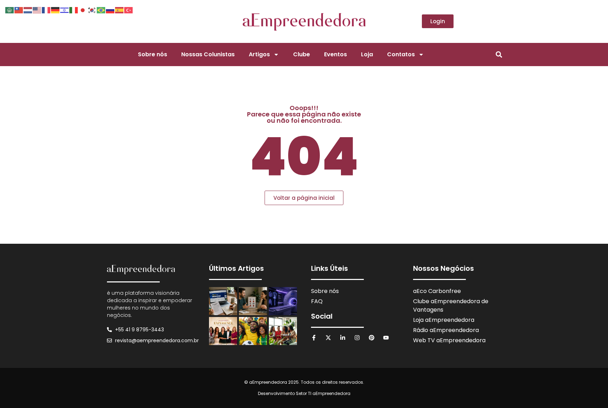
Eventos (335, 54)
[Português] (101, 9)
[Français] (46, 9)
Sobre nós (152, 54)
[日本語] (83, 9)
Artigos (259, 54)
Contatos (401, 54)
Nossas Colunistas (208, 54)
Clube (301, 54)
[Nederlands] (28, 9)
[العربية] (9, 9)
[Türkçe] (128, 9)
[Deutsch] (55, 9)
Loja (367, 54)
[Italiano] (73, 9)
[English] (37, 9)
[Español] (119, 9)
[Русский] (110, 9)
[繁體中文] (19, 9)
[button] (499, 54)
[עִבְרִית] (64, 9)
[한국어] (92, 9)
